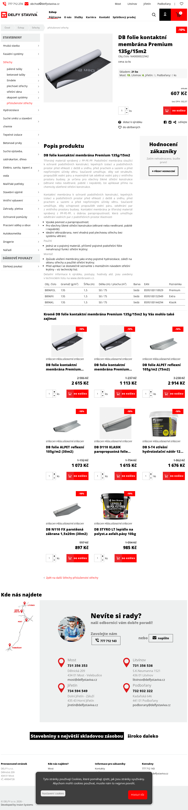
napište (163, 638)
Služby (78, 17)
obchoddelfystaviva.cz (44, 4)
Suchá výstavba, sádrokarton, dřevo (14, 155)
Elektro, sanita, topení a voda (17, 171)
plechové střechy (17, 86)
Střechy (36, 27)
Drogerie (8, 241)
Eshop (21, 27)
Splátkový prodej (124, 17)
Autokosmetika (12, 233)
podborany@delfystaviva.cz (152, 705)
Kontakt (104, 17)
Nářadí (7, 250)
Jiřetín (147, 4)
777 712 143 (148, 768)
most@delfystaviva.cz (82, 680)
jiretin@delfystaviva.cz (83, 705)
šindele (11, 80)
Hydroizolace (11, 110)
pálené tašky (14, 69)
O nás (67, 17)
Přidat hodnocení (164, 171)
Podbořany (164, 4)
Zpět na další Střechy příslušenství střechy (71, 577)
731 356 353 (78, 665)
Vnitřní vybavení (13, 200)
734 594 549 (78, 691)
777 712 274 (15, 4)
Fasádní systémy (13, 54)
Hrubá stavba (11, 45)
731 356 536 (143, 665)
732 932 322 (143, 691)
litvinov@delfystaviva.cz (149, 680)
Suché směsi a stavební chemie (17, 122)
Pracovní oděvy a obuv (16, 225)
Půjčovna (55, 17)
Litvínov (132, 4)
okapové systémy (17, 97)
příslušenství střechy (58, 27)
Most (118, 4)
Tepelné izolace (12, 134)
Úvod (7, 27)
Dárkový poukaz (12, 266)
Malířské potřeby (13, 184)
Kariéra (91, 17)
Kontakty (100, 768)
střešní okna (14, 91)
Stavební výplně (13, 192)
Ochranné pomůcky (15, 217)
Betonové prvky (12, 143)
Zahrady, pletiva (13, 208)
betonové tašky (16, 74)
